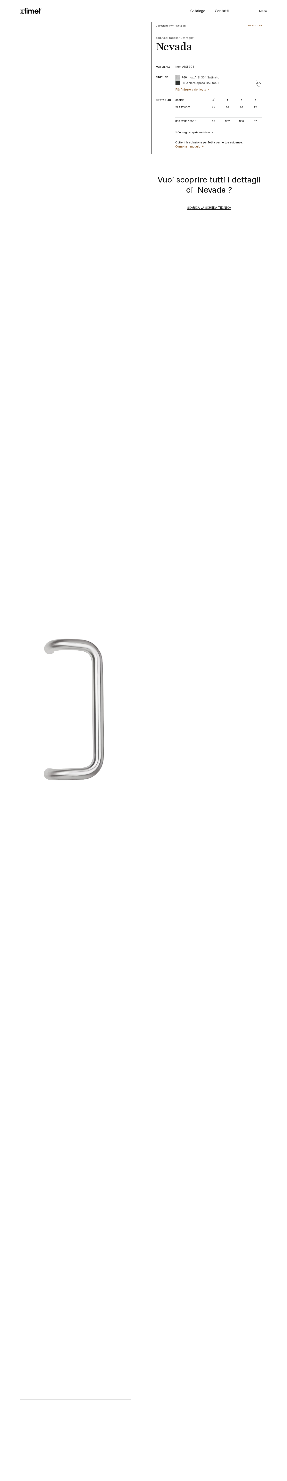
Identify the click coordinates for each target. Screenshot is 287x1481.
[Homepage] (31, 11)
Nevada (181, 25)
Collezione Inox (165, 25)
